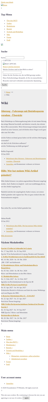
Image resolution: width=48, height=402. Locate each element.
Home (8, 92)
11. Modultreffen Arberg (9, 276)
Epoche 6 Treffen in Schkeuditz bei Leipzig (16, 248)
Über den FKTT (12, 21)
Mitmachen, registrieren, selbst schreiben (25, 356)
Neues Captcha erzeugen (11, 67)
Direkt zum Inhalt (7, 2)
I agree (26, 398)
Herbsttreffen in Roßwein (10, 315)
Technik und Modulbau (15, 32)
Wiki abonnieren (7, 236)
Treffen (9, 23)
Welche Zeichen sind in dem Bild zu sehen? (18, 69)
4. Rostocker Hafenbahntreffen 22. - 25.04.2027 (18, 296)
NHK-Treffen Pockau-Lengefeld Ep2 (14, 285)
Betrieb (9, 29)
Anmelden (9, 164)
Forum (9, 37)
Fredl (8, 40)
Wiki (8, 35)
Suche (3, 58)
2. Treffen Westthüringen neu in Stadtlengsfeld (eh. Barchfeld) (23, 257)
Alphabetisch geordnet (19, 359)
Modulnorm (11, 26)
